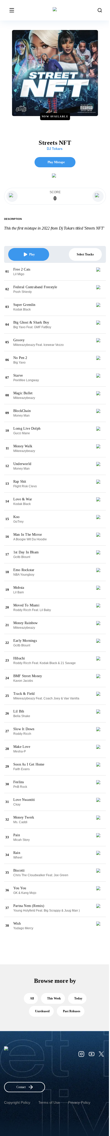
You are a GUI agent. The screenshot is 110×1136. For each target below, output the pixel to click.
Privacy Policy (79, 1102)
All (32, 998)
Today (78, 998)
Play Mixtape (56, 162)
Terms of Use (49, 1102)
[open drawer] (12, 10)
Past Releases (71, 1011)
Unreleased (42, 1011)
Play (32, 254)
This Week (54, 998)
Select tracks (85, 254)
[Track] (100, 271)
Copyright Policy (17, 1102)
